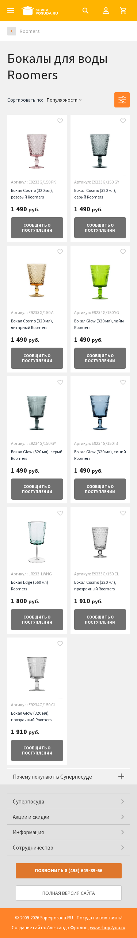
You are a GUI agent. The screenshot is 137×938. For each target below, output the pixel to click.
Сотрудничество (33, 847)
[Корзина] (123, 10)
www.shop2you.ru (107, 927)
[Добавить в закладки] (60, 122)
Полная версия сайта (68, 893)
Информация (28, 832)
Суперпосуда (28, 801)
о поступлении (37, 228)
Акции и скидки (31, 816)
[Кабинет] (106, 10)
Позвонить (68, 870)
